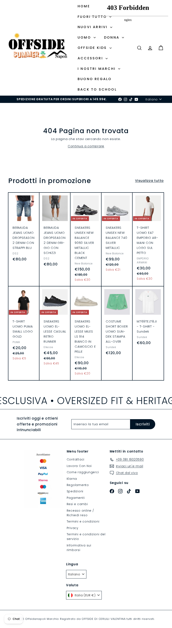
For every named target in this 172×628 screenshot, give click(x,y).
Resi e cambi (77, 504)
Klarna (72, 479)
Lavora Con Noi (79, 466)
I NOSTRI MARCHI (97, 68)
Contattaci (76, 459)
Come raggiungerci (83, 472)
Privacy (72, 528)
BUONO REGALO (95, 79)
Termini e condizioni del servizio (86, 536)
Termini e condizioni (83, 521)
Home (84, 6)
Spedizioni (75, 491)
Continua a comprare (86, 146)
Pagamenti (76, 498)
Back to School (97, 89)
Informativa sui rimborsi (79, 547)
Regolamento (78, 485)
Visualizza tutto (149, 180)
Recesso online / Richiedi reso (80, 512)
